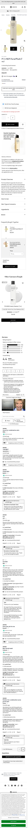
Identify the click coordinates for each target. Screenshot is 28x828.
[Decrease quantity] (4, 118)
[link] (22, 7)
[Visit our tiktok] (18, 785)
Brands (7, 15)
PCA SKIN (13, 15)
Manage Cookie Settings (13, 817)
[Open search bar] (4, 7)
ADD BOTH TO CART (10, 266)
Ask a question (13, 70)
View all (23, 79)
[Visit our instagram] (12, 785)
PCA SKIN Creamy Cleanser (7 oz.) (13, 306)
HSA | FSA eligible (8, 76)
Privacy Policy (15, 815)
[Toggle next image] (26, 30)
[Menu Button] (1, 7)
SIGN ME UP (13, 779)
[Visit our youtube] (15, 785)
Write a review (5, 70)
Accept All (13, 825)
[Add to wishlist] (22, 124)
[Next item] (24, 302)
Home (3, 15)
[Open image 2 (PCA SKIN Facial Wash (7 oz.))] (22, 48)
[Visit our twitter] (8, 785)
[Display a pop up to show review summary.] (18, 311)
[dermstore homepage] (13, 7)
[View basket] (25, 7)
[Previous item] (2, 302)
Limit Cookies (13, 821)
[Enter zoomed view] (24, 41)
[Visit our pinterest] (21, 785)
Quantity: (4, 114)
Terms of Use (22, 815)
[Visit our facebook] (5, 785)
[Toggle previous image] (1, 30)
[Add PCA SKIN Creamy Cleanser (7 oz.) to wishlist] (22, 283)
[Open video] (13, 48)
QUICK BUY (13, 320)
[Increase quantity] (13, 118)
